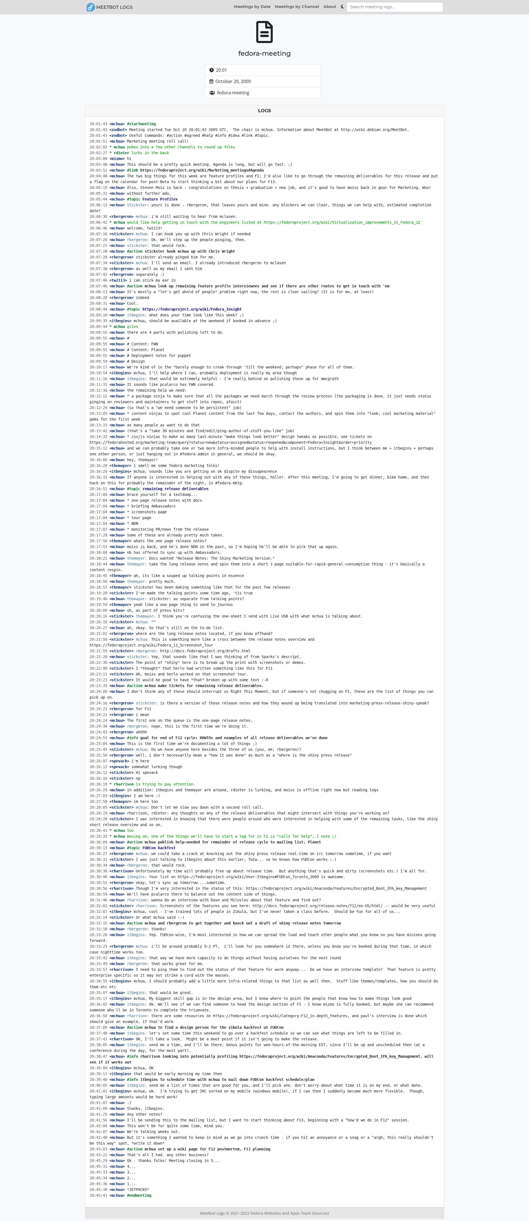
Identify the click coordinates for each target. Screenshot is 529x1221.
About (329, 6)
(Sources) (320, 1213)
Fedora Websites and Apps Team (281, 1213)
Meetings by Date (252, 6)
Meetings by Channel (297, 6)
